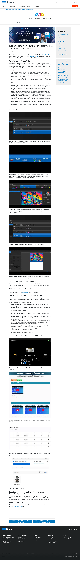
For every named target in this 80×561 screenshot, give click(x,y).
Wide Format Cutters (7, 541)
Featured (60, 43)
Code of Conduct (30, 553)
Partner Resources (37, 538)
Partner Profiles (52, 544)
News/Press (51, 538)
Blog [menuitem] (48, 2)
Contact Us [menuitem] (75, 6)
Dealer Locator (51, 540)
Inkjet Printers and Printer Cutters (62, 38)
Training (35, 540)
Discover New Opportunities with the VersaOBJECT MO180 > (44, 521)
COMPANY (50, 535)
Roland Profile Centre (68, 537)
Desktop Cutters (6, 542)
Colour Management (62, 54)
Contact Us (51, 537)
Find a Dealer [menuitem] (65, 2)
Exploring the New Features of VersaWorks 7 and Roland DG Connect (22, 9)
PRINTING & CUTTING (6, 535)
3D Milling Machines (22, 538)
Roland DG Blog (8, 9)
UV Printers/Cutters (6, 540)
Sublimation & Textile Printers (8, 538)
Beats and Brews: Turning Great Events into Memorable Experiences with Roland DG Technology (63, 72)
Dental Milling (20, 537)
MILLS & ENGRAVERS (22, 535)
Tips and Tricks (19, 51)
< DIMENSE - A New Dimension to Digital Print (20, 521)
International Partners (68, 538)
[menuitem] (5, 6)
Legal (53, 553)
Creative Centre (52, 542)
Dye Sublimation (61, 41)
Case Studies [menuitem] (22, 6)
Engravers (20, 540)
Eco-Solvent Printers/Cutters (8, 537)
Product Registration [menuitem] (56, 2)
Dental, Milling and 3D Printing (63, 35)
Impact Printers (21, 541)
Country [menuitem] (73, 2)
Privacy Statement (6, 553)
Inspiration (60, 46)
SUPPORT (35, 535)
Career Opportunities (53, 541)
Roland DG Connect (34, 56)
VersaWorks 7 (46, 54)
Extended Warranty (37, 537)
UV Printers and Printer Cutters (63, 51)
